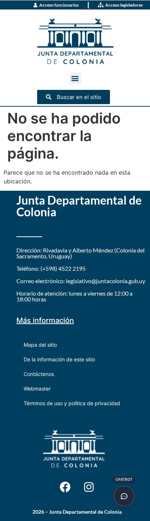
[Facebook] (65, 487)
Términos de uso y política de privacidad (72, 403)
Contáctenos (39, 374)
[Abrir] (124, 496)
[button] (75, 78)
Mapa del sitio (40, 345)
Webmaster (37, 388)
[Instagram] (89, 487)
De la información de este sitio (59, 359)
